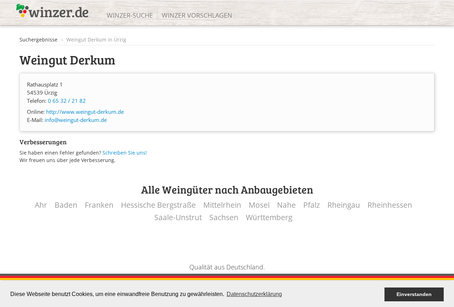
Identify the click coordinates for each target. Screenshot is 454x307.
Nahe (286, 205)
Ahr (41, 205)
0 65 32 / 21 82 (67, 101)
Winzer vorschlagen (197, 15)
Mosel (259, 205)
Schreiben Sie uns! (125, 152)
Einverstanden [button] (414, 294)
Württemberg (269, 217)
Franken (99, 205)
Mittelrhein (222, 205)
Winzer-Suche (130, 15)
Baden (66, 205)
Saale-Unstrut (178, 217)
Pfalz (311, 205)
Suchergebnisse (38, 39)
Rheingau (343, 205)
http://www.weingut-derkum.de (85, 112)
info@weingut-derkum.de (76, 120)
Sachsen (223, 217)
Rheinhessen (389, 205)
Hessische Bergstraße (158, 205)
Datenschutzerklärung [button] (254, 294)
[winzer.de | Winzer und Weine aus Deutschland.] (52, 10)
